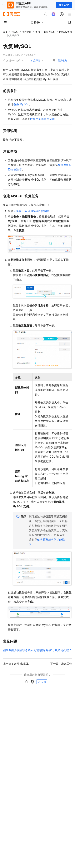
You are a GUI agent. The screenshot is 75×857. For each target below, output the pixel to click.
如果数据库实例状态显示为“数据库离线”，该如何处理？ (37, 650)
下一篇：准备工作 (61, 663)
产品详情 (35, 60)
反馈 (43, 681)
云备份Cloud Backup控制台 (31, 211)
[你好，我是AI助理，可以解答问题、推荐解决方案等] (53, 14)
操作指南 (27, 31)
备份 (37, 31)
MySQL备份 (65, 31)
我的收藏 (62, 60)
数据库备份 (49, 31)
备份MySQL (21, 104)
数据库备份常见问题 (42, 119)
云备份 (15, 31)
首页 (5, 31)
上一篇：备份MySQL (16, 663)
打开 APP (64, 5)
